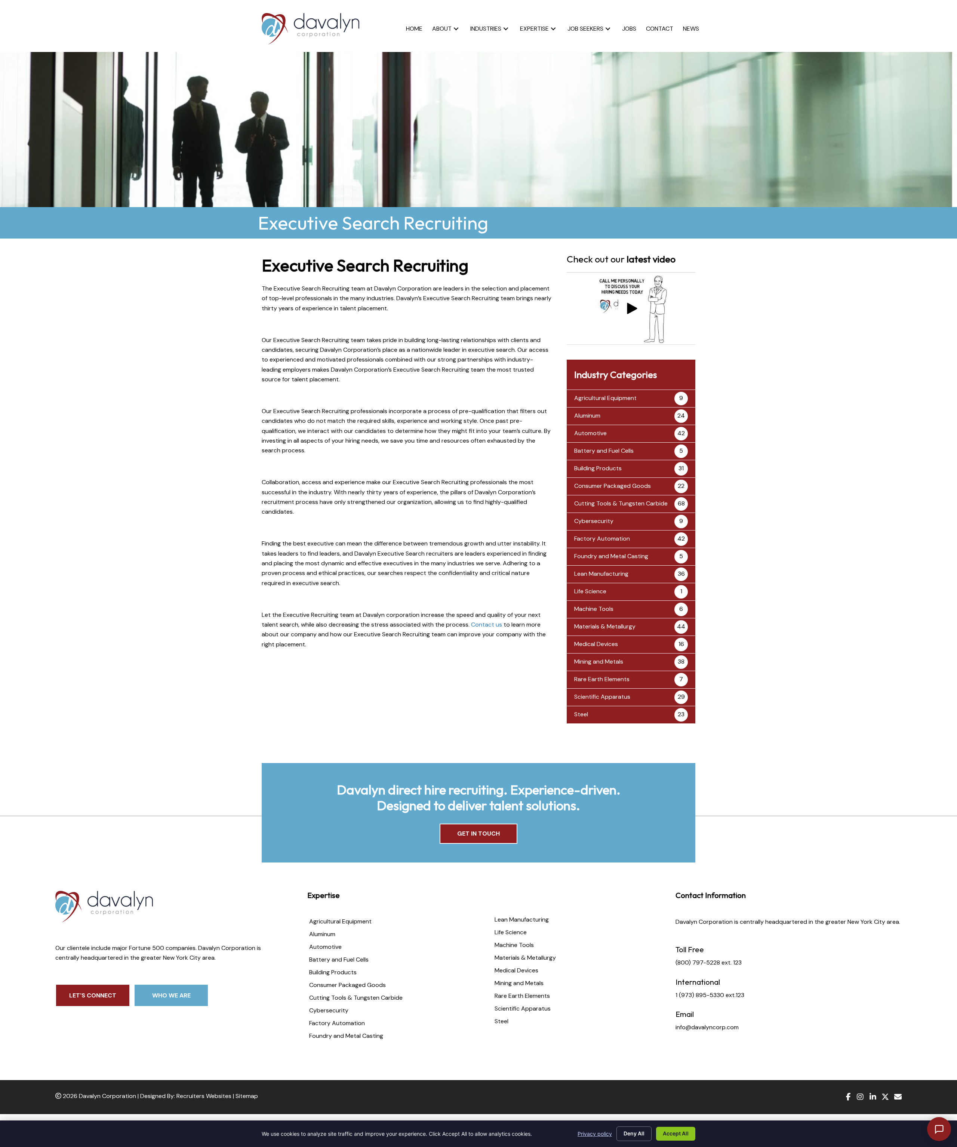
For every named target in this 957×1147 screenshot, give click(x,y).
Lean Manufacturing (601, 574)
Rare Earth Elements (602, 679)
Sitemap (247, 1096)
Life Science (590, 591)
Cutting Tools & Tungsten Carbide (621, 503)
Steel (581, 714)
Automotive (590, 433)
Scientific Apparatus (602, 697)
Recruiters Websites (203, 1096)
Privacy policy (595, 1134)
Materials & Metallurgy (605, 626)
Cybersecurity (593, 521)
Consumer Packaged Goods (612, 486)
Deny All (634, 1133)
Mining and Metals (598, 661)
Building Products (598, 468)
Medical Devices (596, 644)
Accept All (676, 1133)
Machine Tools (593, 609)
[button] (456, 28)
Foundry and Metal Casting (611, 556)
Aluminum (587, 415)
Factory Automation (602, 538)
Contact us (486, 624)
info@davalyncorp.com (707, 1027)
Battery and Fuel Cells (604, 451)
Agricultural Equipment (605, 398)
